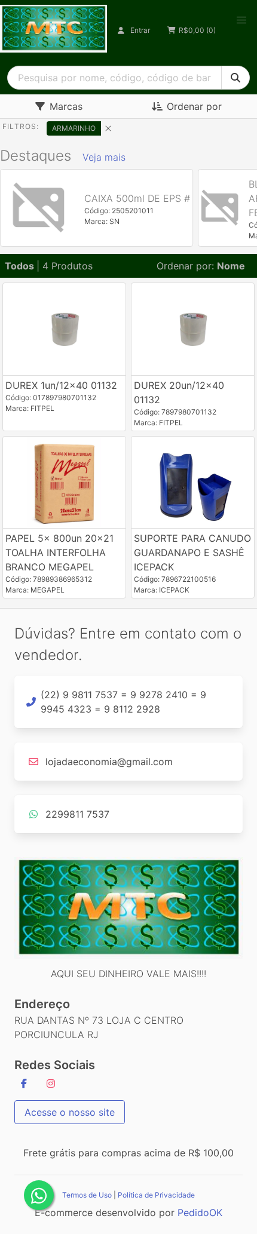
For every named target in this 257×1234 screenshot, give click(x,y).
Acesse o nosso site (70, 1112)
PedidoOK (200, 1212)
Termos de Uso (87, 1194)
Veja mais (104, 157)
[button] (241, 20)
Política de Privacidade (156, 1194)
